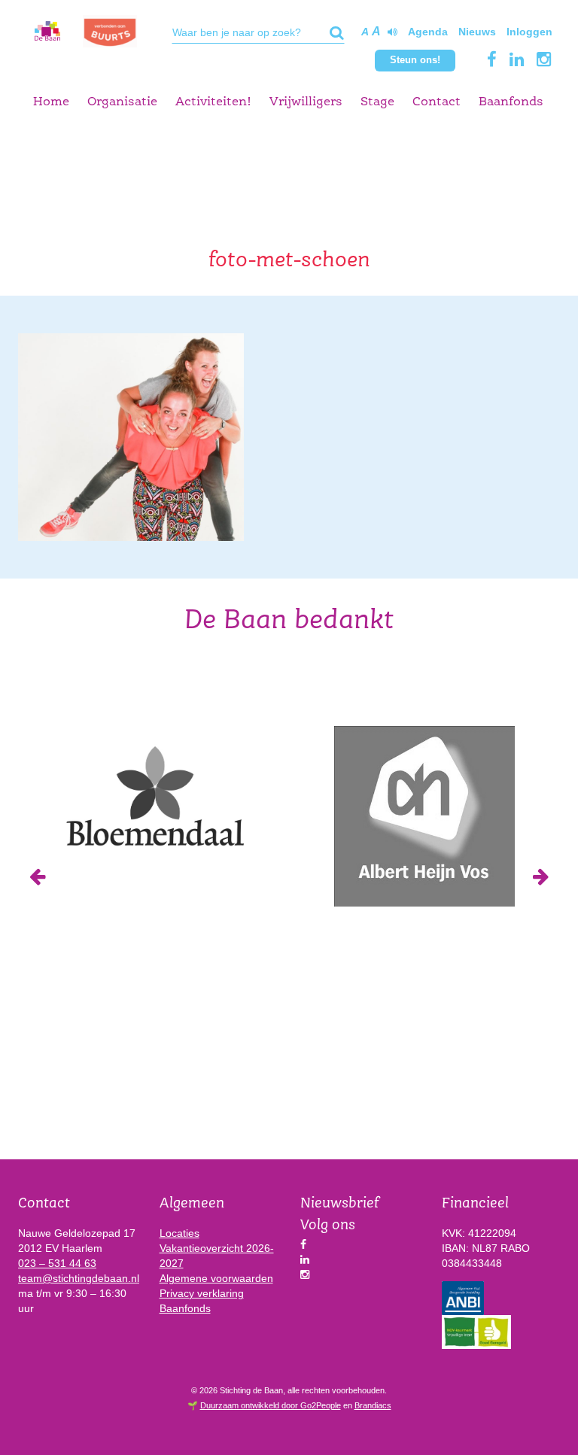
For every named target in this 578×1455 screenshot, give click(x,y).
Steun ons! (415, 59)
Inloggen (529, 32)
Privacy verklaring (202, 1293)
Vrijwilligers (305, 102)
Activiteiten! (213, 102)
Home (51, 102)
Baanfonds (511, 102)
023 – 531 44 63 (57, 1263)
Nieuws (477, 32)
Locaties (179, 1233)
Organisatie (122, 102)
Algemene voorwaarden (216, 1278)
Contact (436, 102)
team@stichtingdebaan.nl (78, 1278)
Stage (377, 102)
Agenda (428, 32)
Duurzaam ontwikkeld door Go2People (270, 1405)
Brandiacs (372, 1405)
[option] (153, 794)
